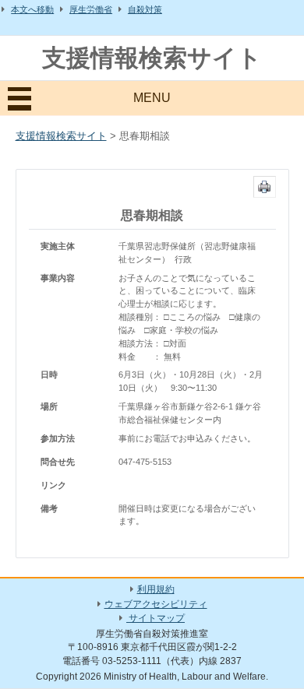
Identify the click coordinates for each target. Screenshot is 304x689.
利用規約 (156, 589)
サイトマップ (155, 618)
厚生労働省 (90, 9)
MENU (152, 97)
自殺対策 (145, 9)
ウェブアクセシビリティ (155, 604)
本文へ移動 (32, 9)
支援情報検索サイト (152, 58)
